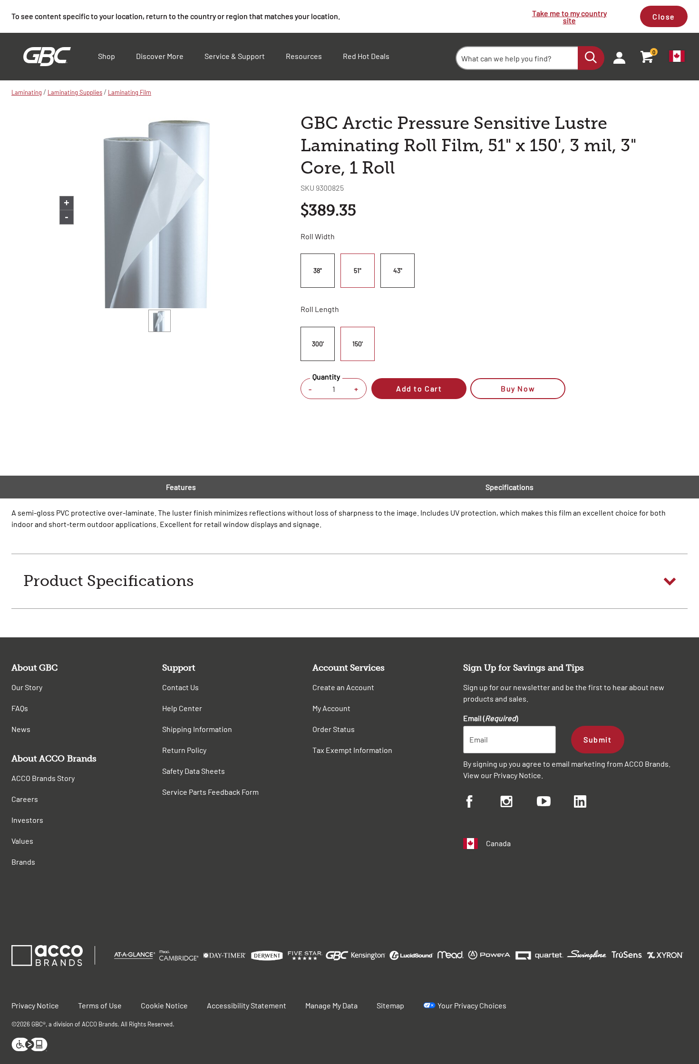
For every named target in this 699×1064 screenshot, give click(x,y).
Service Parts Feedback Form (210, 791)
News (20, 728)
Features (181, 486)
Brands (23, 861)
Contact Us (180, 687)
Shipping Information (197, 728)
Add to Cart (419, 388)
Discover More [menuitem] (160, 55)
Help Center (182, 708)
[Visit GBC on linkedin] (592, 802)
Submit (597, 739)
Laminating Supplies (75, 92)
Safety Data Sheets (193, 770)
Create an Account (343, 687)
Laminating (26, 92)
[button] (349, 581)
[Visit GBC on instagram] (518, 802)
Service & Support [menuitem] (234, 55)
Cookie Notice (164, 1005)
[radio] (319, 271)
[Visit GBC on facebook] (481, 802)
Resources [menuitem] (304, 55)
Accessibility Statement (246, 1005)
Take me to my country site (569, 17)
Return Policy (184, 749)
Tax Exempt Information (352, 749)
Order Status (333, 728)
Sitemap (390, 1005)
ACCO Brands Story (43, 777)
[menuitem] (616, 56)
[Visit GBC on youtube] (555, 802)
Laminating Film (129, 92)
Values (22, 840)
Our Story (26, 687)
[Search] (591, 58)
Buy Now (518, 388)
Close (663, 16)
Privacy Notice (517, 775)
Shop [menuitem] (106, 55)
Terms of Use (100, 1005)
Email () (490, 717)
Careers (24, 798)
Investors (27, 819)
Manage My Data (331, 1005)
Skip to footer (2, 2)
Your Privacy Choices (471, 1005)
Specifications (509, 486)
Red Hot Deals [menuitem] (366, 55)
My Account (331, 708)
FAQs (19, 708)
